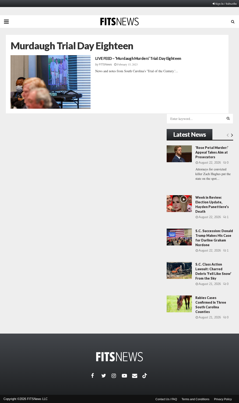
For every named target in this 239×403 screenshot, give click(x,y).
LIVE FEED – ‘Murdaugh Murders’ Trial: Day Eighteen (138, 58)
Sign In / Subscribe (226, 3)
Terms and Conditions (195, 399)
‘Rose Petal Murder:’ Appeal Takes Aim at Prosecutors (211, 152)
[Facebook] (96, 376)
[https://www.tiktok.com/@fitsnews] (145, 376)
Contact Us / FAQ (166, 399)
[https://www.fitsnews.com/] (119, 357)
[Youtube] (127, 376)
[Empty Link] (227, 134)
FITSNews (105, 64)
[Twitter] (106, 376)
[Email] (137, 376)
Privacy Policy (223, 399)
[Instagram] (117, 376)
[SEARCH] (228, 118)
